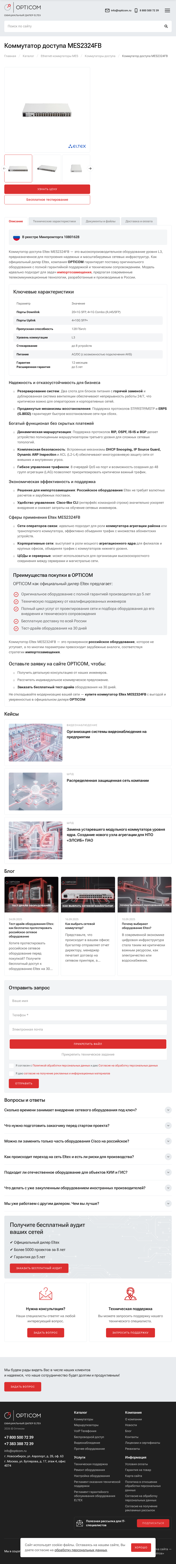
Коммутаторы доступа (100, 56)
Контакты (131, 1470)
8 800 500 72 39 (149, 10)
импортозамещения (74, 306)
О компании (133, 1452)
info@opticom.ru (15, 1484)
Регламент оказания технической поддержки (97, 1517)
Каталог (28, 56)
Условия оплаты (136, 1497)
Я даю (63, 1107)
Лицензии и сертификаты (142, 1476)
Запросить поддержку (130, 1366)
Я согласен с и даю (87, 1099)
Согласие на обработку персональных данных (128, 1099)
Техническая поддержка (91, 1497)
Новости (131, 1458)
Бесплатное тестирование (47, 200)
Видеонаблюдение (87, 1476)
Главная (10, 56)
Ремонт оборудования (89, 1503)
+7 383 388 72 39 (18, 1477)
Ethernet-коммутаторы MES (59, 56)
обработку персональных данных (81, 1550)
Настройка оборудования (92, 1509)
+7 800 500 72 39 (18, 1471)
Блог (128, 1464)
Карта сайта (133, 1509)
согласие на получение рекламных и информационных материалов (67, 1107)
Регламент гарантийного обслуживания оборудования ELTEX (94, 1529)
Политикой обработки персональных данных (61, 1099)
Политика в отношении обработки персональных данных (143, 1519)
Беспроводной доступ (89, 1470)
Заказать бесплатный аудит (39, 1301)
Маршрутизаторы (86, 1458)
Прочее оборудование (89, 1482)
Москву (33, 221)
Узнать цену (47, 189)
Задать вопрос (46, 1366)
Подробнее (21, 230)
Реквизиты (132, 1482)
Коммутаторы (83, 1452)
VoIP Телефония (85, 1464)
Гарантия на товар (138, 1503)
